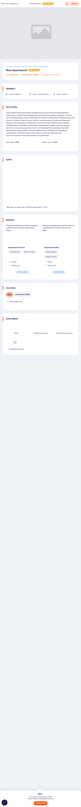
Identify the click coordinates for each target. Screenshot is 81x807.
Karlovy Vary (27, 66)
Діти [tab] (9, 294)
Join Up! (9, 66)
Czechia (17, 66)
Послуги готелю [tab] (23, 294)
